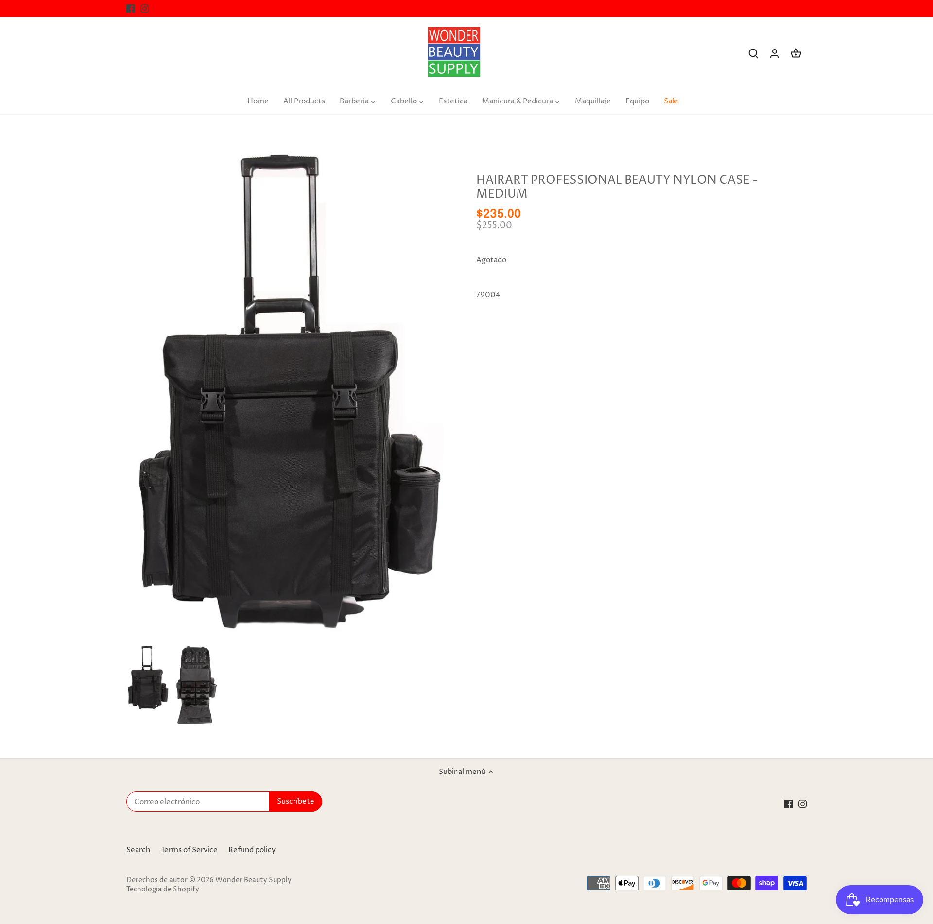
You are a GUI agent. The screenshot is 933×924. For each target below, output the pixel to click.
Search (138, 850)
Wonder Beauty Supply (253, 880)
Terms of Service (189, 850)
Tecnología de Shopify (162, 889)
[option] (148, 678)
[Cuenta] (774, 53)
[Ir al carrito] (796, 53)
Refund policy (252, 850)
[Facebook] (130, 8)
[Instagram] (144, 8)
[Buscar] (753, 53)
